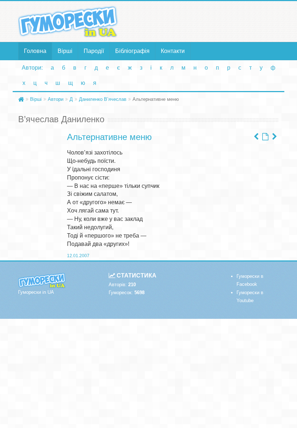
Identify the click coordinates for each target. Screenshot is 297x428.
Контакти (173, 51)
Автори (55, 99)
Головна (35, 51)
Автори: (32, 68)
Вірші (65, 51)
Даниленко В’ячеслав (102, 99)
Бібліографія (132, 51)
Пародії (94, 51)
